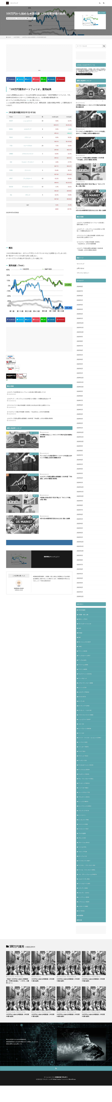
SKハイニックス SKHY (84, 642)
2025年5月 (80, 355)
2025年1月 (80, 373)
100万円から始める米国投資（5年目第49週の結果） (93, 980)
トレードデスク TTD (84, 792)
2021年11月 (80, 546)
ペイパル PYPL (82, 847)
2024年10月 (80, 386)
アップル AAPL (35, 432)
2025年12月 (80, 323)
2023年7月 (80, 455)
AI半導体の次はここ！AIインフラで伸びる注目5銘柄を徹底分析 (56, 435)
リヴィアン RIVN (83, 888)
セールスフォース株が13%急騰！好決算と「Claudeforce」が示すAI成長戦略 (28, 412)
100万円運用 (31, 18)
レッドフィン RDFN (83, 897)
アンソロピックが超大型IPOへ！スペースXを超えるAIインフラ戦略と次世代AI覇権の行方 (56, 456)
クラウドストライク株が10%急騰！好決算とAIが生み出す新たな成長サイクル (28, 405)
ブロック (27, 195)
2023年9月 (80, 446)
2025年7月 (80, 345)
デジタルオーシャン (27, 186)
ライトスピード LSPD (84, 883)
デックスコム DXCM (83, 769)
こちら (28, 100)
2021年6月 (80, 569)
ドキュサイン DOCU (84, 797)
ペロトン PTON (82, 851)
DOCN (11, 186)
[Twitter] (20, 79)
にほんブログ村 (10, 358)
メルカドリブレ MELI (84, 879)
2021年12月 (80, 541)
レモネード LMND (83, 906)
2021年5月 (80, 573)
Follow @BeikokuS (45, 580)
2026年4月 (80, 304)
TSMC (80, 646)
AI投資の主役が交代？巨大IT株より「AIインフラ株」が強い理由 (55, 498)
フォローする (52, 559)
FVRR (11, 170)
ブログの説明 (82, 833)
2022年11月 (80, 491)
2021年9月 (80, 555)
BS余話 (36, 495)
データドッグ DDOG (84, 783)
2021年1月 (80, 592)
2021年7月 (80, 564)
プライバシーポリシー (83, 273)
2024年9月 (80, 391)
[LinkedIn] (51, 79)
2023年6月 (80, 459)
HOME (9, 37)
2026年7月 (80, 291)
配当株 (80, 920)
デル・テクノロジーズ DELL (86, 778)
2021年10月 (80, 551)
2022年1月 (80, 537)
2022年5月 (80, 519)
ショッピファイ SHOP (84, 719)
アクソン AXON (82, 651)
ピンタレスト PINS (83, 819)
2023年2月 (80, 478)
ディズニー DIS (82, 760)
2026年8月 (80, 286)
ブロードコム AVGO (84, 842)
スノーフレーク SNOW (84, 728)
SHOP (11, 121)
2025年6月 (80, 350)
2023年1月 (80, 482)
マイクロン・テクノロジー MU (86, 865)
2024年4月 (80, 414)
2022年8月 (80, 505)
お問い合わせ (80, 268)
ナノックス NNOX (83, 801)
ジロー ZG (81, 724)
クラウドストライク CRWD (85, 715)
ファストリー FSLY (83, 829)
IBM (79, 637)
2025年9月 (80, 336)
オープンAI (81, 701)
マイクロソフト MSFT (84, 860)
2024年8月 (80, 396)
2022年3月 (80, 528)
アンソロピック (35, 453)
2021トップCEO (82, 619)
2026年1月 (80, 318)
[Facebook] (10, 79)
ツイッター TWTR (83, 746)
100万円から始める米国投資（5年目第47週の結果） (42, 1015)
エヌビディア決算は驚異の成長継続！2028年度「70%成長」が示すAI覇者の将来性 (30, 418)
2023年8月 (80, 450)
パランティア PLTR (83, 810)
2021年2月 (80, 587)
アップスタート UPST (84, 655)
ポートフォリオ (82, 856)
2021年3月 (80, 582)
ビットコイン (82, 815)
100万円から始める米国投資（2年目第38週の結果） (34, 37)
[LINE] (43, 79)
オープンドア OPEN (83, 705)
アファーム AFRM (83, 664)
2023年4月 (80, 469)
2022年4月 (80, 523)
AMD (79, 628)
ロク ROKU (81, 911)
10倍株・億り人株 (83, 614)
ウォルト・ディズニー (28, 162)
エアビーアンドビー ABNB (85, 683)
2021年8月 (80, 560)
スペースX (81, 733)
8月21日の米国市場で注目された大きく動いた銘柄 (55, 518)
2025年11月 (80, 327)
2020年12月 (80, 596)
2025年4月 (80, 359)
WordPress (72, 1079)
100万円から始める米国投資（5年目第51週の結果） (42, 980)
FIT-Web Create (56, 1079)
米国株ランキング (10, 364)
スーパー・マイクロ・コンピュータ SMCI (89, 737)
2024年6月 (80, 405)
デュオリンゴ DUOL (83, 774)
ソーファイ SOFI (82, 742)
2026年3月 (80, 309)
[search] (104, 46)
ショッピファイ (27, 121)
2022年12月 (80, 487)
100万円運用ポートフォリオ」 (26, 89)
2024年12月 (80, 377)
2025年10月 (80, 332)
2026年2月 (80, 314)
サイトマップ (14, 3)
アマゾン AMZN (82, 669)
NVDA (11, 129)
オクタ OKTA (82, 696)
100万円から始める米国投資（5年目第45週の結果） (93, 1015)
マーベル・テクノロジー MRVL (86, 870)
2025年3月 (80, 364)
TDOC (11, 137)
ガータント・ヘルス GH (84, 710)
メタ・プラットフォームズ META (87, 874)
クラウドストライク (27, 153)
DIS (11, 162)
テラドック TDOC (83, 756)
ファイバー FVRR (83, 824)
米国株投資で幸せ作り (61, 1077)
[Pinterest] (60, 79)
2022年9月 (80, 500)
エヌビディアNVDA (34, 474)
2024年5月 (80, 409)
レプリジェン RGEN (83, 901)
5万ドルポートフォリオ (84, 623)
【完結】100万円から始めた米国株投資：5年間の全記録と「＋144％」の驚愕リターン (17, 981)
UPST (11, 178)
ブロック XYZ (82, 838)
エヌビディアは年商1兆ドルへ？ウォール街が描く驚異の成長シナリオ (26, 392)
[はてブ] (28, 79)
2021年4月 (80, 578)
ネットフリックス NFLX (84, 806)
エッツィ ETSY (82, 687)
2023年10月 (80, 441)
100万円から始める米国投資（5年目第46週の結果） (68, 1015)
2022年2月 (80, 532)
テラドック (28, 137)
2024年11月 (80, 382)
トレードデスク (27, 145)
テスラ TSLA (81, 751)
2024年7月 (80, 400)
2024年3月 (80, 418)
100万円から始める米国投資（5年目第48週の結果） (17, 1015)
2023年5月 (80, 464)
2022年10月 (80, 496)
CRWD (11, 153)
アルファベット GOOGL (85, 674)
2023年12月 (80, 432)
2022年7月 (80, 510)
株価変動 (36, 516)
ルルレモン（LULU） (84, 892)
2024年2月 (80, 423)
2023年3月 (80, 473)
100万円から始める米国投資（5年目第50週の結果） (68, 980)
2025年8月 (80, 341)
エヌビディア (27, 129)
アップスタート (27, 178)
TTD (11, 145)
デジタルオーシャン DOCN (85, 765)
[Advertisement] (39, 56)
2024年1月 (80, 427)
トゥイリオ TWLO (83, 788)
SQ (11, 195)
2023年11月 (80, 437)
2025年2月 (80, 368)
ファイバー (28, 170)
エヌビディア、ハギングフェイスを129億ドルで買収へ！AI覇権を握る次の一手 (29, 398)
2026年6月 (80, 295)
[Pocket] (36, 79)
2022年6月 (80, 514)
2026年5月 (80, 300)
